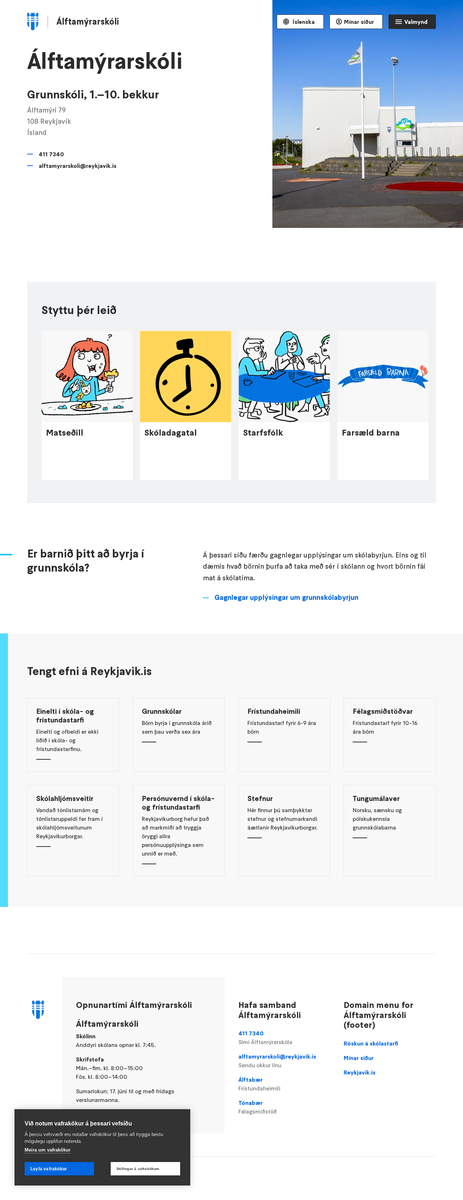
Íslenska (303, 21)
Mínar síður (359, 21)
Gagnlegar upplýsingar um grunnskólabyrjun (286, 597)
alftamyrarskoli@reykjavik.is (77, 165)
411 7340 (51, 154)
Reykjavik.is (359, 1072)
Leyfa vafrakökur (48, 1168)
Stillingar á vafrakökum (138, 1169)
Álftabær (259, 1084)
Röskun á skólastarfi (371, 1043)
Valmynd (416, 21)
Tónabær (257, 1107)
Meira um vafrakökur (48, 1150)
